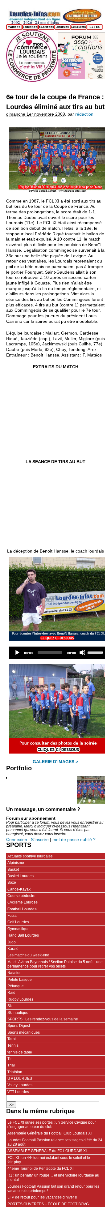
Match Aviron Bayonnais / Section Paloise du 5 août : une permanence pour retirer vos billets (55, 964)
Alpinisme (15, 863)
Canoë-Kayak (19, 889)
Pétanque (15, 986)
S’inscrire (40, 839)
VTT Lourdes (18, 1092)
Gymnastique (18, 929)
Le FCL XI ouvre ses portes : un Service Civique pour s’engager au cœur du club (51, 1124)
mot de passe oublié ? (74, 839)
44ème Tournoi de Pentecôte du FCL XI (40, 1168)
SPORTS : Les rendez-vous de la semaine (42, 1019)
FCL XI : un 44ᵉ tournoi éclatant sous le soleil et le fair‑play (48, 1160)
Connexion (16, 839)
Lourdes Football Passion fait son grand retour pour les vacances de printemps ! (53, 1188)
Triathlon (14, 1072)
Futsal (12, 915)
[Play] (17, 652)
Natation (14, 973)
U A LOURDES (19, 1078)
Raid (11, 992)
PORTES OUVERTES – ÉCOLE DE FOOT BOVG (48, 1204)
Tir (9, 1059)
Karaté (12, 948)
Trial (11, 1065)
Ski (10, 1006)
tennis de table (19, 1052)
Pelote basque (19, 979)
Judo (11, 942)
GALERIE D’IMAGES (53, 761)
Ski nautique (17, 1013)
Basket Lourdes (20, 876)
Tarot (11, 1039)
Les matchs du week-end (28, 955)
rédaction (84, 114)
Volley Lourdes (19, 1085)
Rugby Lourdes (20, 999)
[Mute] (82, 652)
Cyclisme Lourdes (22, 902)
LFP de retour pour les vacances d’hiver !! (42, 1197)
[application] (58, 653)
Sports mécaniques (23, 1032)
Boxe (11, 882)
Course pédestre (21, 896)
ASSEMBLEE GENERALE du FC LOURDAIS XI (47, 1151)
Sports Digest (18, 1025)
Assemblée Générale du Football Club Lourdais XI (49, 1133)
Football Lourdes (22, 909)
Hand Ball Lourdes (23, 935)
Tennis (12, 1045)
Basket (13, 869)
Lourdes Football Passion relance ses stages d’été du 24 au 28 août (54, 1142)
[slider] (96, 652)
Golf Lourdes (18, 922)
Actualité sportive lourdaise (30, 856)
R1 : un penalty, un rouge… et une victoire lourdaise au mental (53, 1177)
